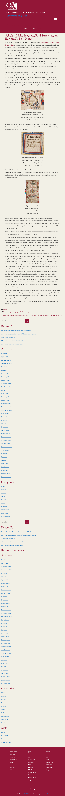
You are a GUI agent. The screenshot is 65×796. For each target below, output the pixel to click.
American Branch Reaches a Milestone (14, 315)
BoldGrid (26, 794)
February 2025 (5, 377)
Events (3, 493)
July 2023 (4, 417)
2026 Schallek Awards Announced (12, 340)
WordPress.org (6, 742)
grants (19, 312)
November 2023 (6, 407)
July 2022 (4, 453)
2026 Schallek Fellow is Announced (12, 344)
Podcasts (4, 506)
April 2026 (4, 356)
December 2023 (6, 403)
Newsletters (32, 772)
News (5, 309)
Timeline (49, 764)
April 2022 (4, 463)
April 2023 (4, 427)
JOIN (29, 752)
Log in (3, 732)
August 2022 (5, 450)
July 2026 (4, 353)
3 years (30, 28)
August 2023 (5, 413)
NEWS (48, 752)
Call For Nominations (8, 337)
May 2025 (4, 370)
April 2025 (4, 373)
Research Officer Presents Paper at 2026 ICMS (16, 330)
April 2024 (4, 393)
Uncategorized (5, 516)
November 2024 (6, 383)
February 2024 (5, 397)
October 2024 (5, 387)
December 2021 (6, 477)
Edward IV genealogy (10, 312)
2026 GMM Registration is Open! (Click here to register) (18, 334)
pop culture (5, 509)
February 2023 (5, 433)
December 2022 (6, 437)
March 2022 (5, 467)
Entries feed (5, 735)
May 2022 (4, 460)
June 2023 (4, 420)
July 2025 (4, 367)
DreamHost (44, 794)
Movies (3, 499)
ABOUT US (13, 752)
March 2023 (5, 430)
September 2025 (6, 363)
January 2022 (5, 473)
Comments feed (6, 739)
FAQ (29, 780)
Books (3, 486)
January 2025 (5, 380)
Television (4, 513)
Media (3, 496)
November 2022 (6, 440)
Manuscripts (26, 312)
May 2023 (4, 423)
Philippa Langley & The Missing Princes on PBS (48, 315)
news (32, 312)
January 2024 (5, 400)
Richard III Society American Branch (26, 13)
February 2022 (5, 470)
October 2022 (5, 443)
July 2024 (4, 390)
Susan (39, 28)
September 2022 (6, 447)
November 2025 (6, 360)
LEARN (48, 757)
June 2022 (4, 457)
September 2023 (6, 410)
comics (3, 489)
